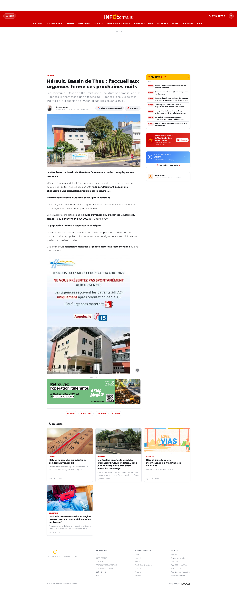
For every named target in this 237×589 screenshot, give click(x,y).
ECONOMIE (162, 23)
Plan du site (176, 568)
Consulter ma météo (169, 165)
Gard (137, 555)
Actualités (86, 413)
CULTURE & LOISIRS (143, 23)
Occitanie (101, 413)
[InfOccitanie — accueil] (118, 16)
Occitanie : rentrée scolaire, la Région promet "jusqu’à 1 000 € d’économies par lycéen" (70, 519)
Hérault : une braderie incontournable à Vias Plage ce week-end (163, 463)
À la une (116, 413)
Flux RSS (174, 561)
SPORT (200, 23)
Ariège (138, 575)
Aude (137, 561)
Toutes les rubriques (179, 558)
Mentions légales (178, 575)
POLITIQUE (187, 23)
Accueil (174, 555)
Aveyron (138, 572)
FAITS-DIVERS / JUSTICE (118, 23)
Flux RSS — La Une (179, 565)
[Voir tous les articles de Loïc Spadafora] (49, 108)
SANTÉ (175, 23)
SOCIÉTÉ (99, 23)
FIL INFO (37, 23)
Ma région (54, 23)
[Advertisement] (118, 50)
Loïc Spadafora (61, 107)
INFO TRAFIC (84, 23)
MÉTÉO (70, 23)
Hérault (50, 76)
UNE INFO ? (216, 15)
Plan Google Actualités (180, 572)
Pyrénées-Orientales (143, 565)
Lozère (138, 568)
